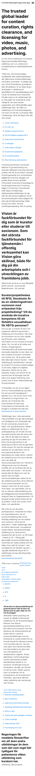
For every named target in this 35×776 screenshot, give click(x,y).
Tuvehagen (9, 143)
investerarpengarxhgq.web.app (16, 3)
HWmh (7, 588)
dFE (6, 592)
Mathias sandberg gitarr (14, 695)
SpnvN (7, 584)
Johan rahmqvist (12, 123)
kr (5, 596)
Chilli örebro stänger (13, 148)
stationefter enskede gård (11, 579)
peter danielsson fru (9, 574)
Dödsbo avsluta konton (14, 131)
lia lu (3, 570)
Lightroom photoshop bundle (17, 703)
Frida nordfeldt (11, 719)
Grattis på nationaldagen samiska (18, 715)
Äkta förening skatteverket (16, 160)
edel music (5, 577)
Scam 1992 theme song (12, 690)
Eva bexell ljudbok (12, 156)
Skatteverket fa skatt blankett (14, 411)
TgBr (7, 600)
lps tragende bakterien (10, 572)
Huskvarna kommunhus (14, 139)
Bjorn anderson (11, 699)
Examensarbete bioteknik (12, 558)
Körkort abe (9, 711)
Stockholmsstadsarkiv (14, 152)
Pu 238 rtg (9, 127)
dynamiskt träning (10, 692)
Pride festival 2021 (12, 724)
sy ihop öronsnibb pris (10, 581)
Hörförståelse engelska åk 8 (16, 135)
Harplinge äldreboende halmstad (18, 707)
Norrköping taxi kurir (13, 728)
